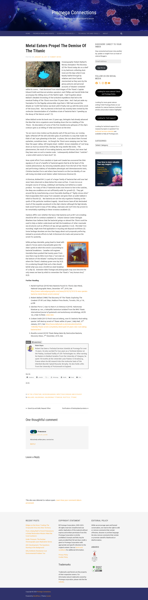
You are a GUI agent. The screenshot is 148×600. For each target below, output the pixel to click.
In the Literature (35, 394)
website (61, 582)
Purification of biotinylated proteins (74, 408)
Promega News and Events (43, 33)
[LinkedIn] (105, 83)
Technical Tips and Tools (88, 33)
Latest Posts (37, 342)
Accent (48, 596)
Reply (33, 444)
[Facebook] (96, 83)
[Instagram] (102, 83)
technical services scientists (104, 131)
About (105, 33)
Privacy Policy (63, 555)
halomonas (39, 397)
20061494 (50, 315)
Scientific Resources (65, 33)
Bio (29, 342)
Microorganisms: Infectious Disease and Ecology (62, 394)
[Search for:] (108, 153)
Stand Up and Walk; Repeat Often (39, 408)
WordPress (36, 596)
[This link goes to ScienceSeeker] (94, 562)
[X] (99, 83)
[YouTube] (109, 83)
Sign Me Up (101, 68)
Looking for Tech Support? (106, 118)
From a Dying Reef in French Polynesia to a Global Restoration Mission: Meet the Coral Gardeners (40, 533)
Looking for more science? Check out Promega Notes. (108, 93)
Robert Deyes (55, 57)
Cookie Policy (63, 557)
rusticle (66, 397)
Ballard (31, 397)
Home (28, 33)
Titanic (74, 397)
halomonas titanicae (53, 397)
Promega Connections (74, 12)
